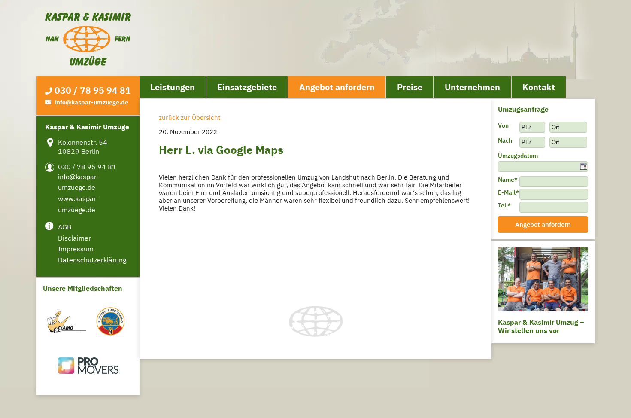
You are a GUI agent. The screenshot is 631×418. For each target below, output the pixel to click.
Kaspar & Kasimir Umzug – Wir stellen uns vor (541, 326)
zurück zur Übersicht (189, 117)
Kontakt (538, 87)
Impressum (76, 248)
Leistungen (172, 87)
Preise (409, 87)
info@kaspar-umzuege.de (91, 102)
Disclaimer (74, 238)
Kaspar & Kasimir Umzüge (88, 39)
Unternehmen (472, 87)
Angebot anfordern (337, 87)
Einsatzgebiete (247, 87)
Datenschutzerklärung (92, 260)
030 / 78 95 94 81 (93, 90)
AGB (64, 227)
